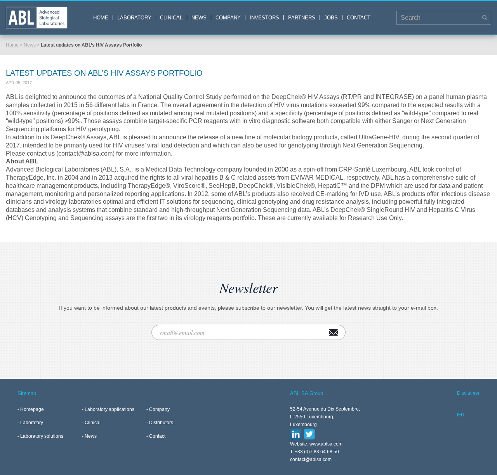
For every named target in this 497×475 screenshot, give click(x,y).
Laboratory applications (109, 409)
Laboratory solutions (41, 436)
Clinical (171, 18)
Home (100, 18)
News (199, 18)
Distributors (161, 422)
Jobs (331, 18)
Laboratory (134, 18)
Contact (358, 18)
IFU (460, 415)
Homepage (32, 409)
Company (228, 18)
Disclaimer (468, 393)
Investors (264, 18)
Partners (301, 18)
